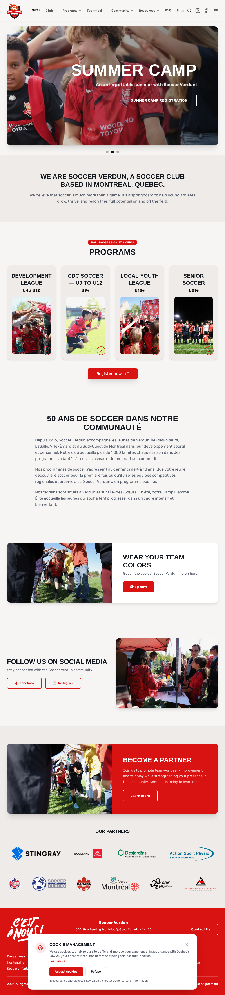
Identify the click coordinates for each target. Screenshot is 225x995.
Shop (180, 10)
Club (49, 11)
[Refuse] (187, 944)
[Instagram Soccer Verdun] (197, 10)
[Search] (189, 10)
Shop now (138, 587)
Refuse (96, 971)
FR (216, 10)
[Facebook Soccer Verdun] (206, 10)
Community (120, 11)
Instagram (66, 683)
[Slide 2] (112, 152)
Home (36, 10)
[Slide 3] (117, 152)
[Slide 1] (107, 152)
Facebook (27, 683)
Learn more (140, 796)
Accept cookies (66, 971)
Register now (109, 373)
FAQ (168, 10)
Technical (94, 11)
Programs (70, 11)
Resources (147, 11)
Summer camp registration (159, 100)
